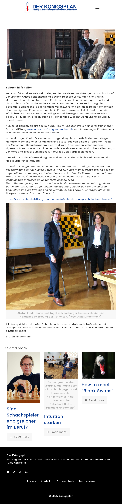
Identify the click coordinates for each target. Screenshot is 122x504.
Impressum (87, 481)
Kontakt (46, 481)
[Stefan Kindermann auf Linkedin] (26, 472)
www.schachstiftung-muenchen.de (50, 129)
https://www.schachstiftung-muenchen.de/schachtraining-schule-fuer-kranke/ (59, 199)
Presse (31, 481)
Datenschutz (66, 481)
